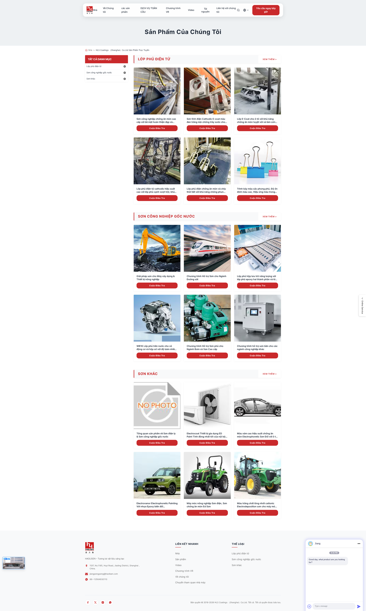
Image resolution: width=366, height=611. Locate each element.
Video (191, 10)
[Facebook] (88, 602)
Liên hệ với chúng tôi (226, 10)
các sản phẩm (125, 10)
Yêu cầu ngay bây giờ (266, 10)
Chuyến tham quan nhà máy (190, 582)
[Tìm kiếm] (238, 10)
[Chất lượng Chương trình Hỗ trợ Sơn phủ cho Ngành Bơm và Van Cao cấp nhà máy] (207, 318)
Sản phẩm (180, 559)
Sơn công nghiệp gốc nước (246, 559)
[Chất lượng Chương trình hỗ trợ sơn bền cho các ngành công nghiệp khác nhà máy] (257, 318)
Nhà (95, 10)
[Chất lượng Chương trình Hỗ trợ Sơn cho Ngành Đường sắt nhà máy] (207, 248)
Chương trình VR (173, 10)
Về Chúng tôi (108, 10)
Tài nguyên (205, 10)
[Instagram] (103, 602)
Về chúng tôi (182, 576)
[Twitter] (95, 602)
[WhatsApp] (110, 602)
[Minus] (359, 543)
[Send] (359, 606)
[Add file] (309, 606)
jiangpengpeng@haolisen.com (104, 574)
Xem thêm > (270, 59)
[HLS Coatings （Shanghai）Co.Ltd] (89, 10)
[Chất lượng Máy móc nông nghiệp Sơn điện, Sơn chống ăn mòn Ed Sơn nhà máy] (207, 475)
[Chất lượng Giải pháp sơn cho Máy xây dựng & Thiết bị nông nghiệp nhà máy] (157, 248)
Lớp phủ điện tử (240, 553)
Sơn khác (237, 565)
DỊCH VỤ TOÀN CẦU (149, 10)
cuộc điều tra (157, 128)
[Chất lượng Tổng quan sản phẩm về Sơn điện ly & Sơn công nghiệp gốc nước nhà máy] (157, 405)
